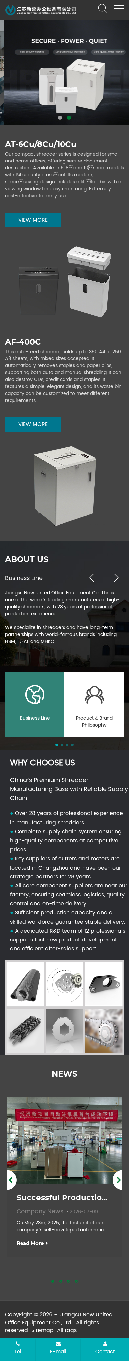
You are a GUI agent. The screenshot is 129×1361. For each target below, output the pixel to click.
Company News (41, 1211)
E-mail (58, 1352)
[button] (60, 118)
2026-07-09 (84, 1212)
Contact (105, 1352)
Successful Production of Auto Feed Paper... (64, 1198)
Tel (17, 1352)
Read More (30, 1243)
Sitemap (42, 1330)
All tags (67, 1330)
